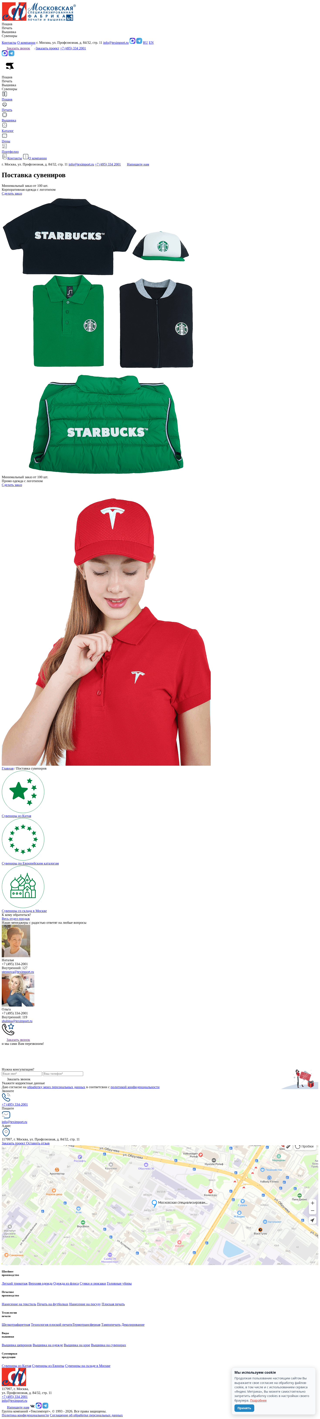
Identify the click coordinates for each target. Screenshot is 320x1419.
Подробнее (258, 1400)
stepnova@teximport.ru (18, 972)
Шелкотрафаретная (16, 1324)
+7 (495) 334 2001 (73, 48)
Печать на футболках (52, 1304)
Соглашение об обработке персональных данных (86, 1415)
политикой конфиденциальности (135, 1087)
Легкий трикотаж (15, 1283)
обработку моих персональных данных (56, 1087)
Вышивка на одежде (48, 1345)
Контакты (9, 42)
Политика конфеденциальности (25, 1415)
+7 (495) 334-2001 (15, 1104)
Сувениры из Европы (48, 1366)
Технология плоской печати (51, 1324)
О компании (26, 42)
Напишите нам (138, 164)
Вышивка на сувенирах (108, 1345)
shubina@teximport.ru (17, 1021)
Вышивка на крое (77, 1345)
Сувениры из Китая (16, 1366)
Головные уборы (119, 1283)
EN (151, 42)
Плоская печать (113, 1304)
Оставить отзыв (38, 1143)
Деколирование (133, 1324)
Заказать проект (14, 1143)
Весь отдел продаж (16, 919)
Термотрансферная (86, 1324)
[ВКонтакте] (32, 1407)
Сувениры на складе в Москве (87, 1366)
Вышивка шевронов (17, 1345)
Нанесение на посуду (85, 1304)
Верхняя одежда (40, 1283)
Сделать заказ (12, 193)
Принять (244, 1408)
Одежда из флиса (66, 1283)
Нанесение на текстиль (19, 1304)
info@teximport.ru (116, 42)
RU (145, 42)
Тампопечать (111, 1324)
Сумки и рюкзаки (93, 1283)
